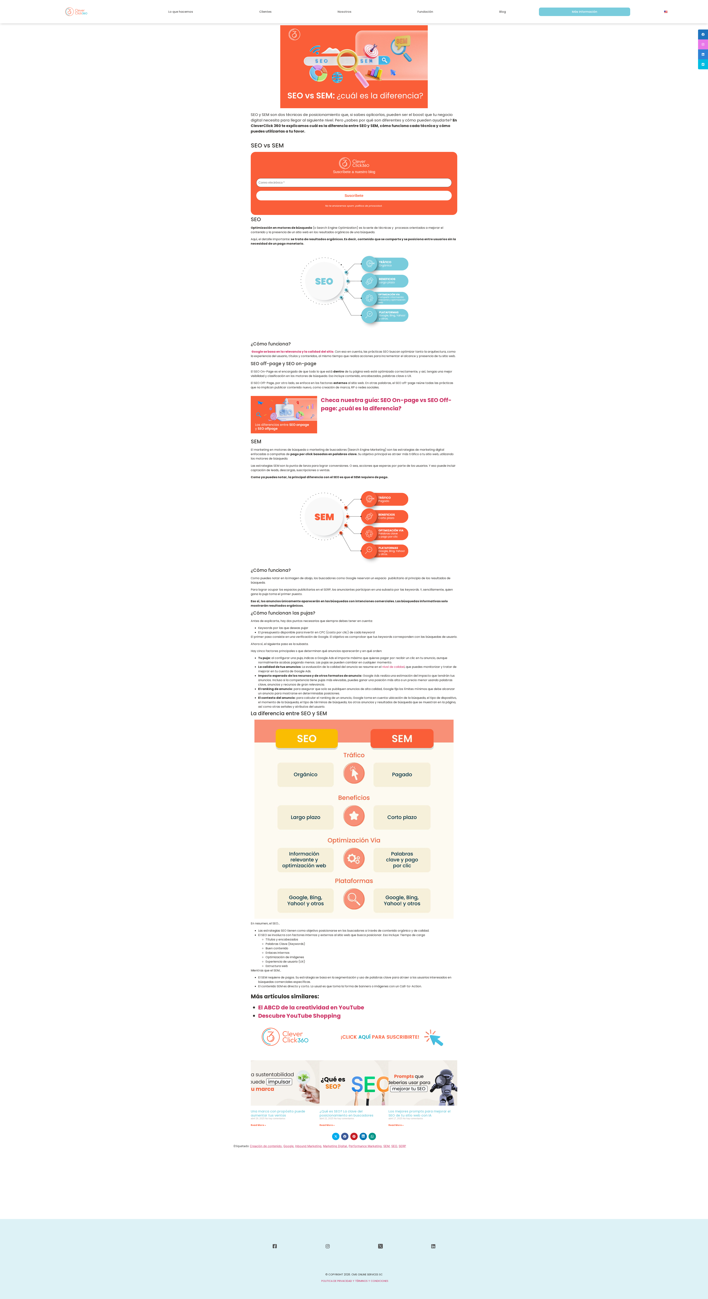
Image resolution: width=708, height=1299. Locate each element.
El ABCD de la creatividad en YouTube (311, 1007)
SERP (402, 1146)
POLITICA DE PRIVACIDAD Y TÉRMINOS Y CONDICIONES (354, 1281)
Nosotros (344, 12)
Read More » (258, 1125)
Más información (584, 12)
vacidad (368, 206)
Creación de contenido (266, 1146)
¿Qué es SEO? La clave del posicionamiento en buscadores (346, 1113)
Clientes (265, 12)
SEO (394, 1146)
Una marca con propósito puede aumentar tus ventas (278, 1113)
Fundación (425, 12)
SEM (386, 1146)
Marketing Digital (335, 1146)
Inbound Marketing (308, 1146)
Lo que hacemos (180, 12)
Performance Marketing (365, 1146)
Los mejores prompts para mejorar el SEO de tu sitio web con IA (419, 1113)
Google (288, 1146)
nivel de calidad (393, 667)
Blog (502, 12)
